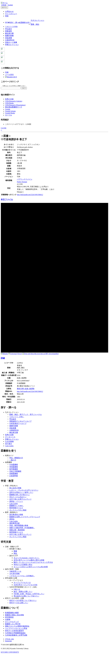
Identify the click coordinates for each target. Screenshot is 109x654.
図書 (15, 551)
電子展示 (8, 444)
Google (7, 109)
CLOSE (3, 128)
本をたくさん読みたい (17, 497)
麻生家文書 (9, 33)
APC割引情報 (14, 573)
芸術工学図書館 (15, 471)
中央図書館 (13, 464)
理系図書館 (13, 467)
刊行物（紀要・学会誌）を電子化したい (29, 594)
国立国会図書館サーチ (13, 107)
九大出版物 (9, 441)
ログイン (4, 7)
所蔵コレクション (12, 44)
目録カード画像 (11, 42)
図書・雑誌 (35, 24)
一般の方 (12, 460)
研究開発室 (9, 617)
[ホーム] (4, 3)
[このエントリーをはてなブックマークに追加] (3, 59)
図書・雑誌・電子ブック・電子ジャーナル (25, 414)
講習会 (11, 519)
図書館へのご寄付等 (12, 624)
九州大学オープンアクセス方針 (25, 585)
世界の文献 (9, 99)
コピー (24, 88)
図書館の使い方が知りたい (19, 495)
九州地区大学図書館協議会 (15, 633)
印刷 (7, 72)
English (10, 5)
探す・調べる (15, 22)
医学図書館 (13, 469)
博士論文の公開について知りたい (26, 596)
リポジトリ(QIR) (11, 26)
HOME (7, 22)
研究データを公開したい (18, 603)
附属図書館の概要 (12, 613)
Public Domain (22, 182)
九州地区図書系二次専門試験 (16, 635)
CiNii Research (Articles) (13, 101)
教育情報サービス (16, 508)
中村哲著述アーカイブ (17, 423)
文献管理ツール (15, 571)
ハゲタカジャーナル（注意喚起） (22, 576)
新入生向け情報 (15, 488)
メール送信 (9, 74)
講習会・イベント (16, 501)
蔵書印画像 (9, 35)
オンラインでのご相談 (17, 510)
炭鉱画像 (8, 38)
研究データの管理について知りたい (23, 600)
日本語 (3, 5)
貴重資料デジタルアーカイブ (20, 421)
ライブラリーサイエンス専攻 (16, 628)
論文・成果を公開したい (23, 591)
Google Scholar (10, 111)
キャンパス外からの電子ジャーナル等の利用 (31, 567)
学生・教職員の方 (16, 458)
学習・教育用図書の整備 (18, 525)
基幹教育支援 (14, 523)
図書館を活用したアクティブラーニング (24, 517)
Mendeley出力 (12, 77)
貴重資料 (8, 31)
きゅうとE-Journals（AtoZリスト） (27, 558)
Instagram (8, 641)
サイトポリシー (11, 14)
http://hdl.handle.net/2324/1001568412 (30, 195)
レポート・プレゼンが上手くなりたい (23, 490)
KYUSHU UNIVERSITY (10, 652)
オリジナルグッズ (12, 622)
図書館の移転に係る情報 (14, 615)
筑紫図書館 (13, 473)
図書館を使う (25, 22)
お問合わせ (9, 11)
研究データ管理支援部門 (14, 631)
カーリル (8, 115)
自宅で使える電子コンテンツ (20, 499)
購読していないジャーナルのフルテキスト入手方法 (33, 562)
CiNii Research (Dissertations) (15, 105)
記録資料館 (13, 476)
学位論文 (8, 29)
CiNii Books (9, 103)
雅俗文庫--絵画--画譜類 (25, 389)
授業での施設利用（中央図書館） (22, 528)
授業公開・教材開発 (17, 530)
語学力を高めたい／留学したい (21, 492)
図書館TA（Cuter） (16, 505)
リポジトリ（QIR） (16, 417)
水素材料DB (9, 40)
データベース (10, 437)
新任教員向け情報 (16, 514)
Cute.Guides (9, 446)
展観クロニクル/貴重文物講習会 (17, 626)
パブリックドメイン (24, 179)
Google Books (10, 113)
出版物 (7, 619)
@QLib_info (9, 639)
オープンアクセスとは (22, 582)
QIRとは (17, 589)
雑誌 (15, 553)
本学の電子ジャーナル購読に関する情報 (29, 560)
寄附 (7, 16)
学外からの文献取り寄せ (23, 564)
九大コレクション (37, 20)
